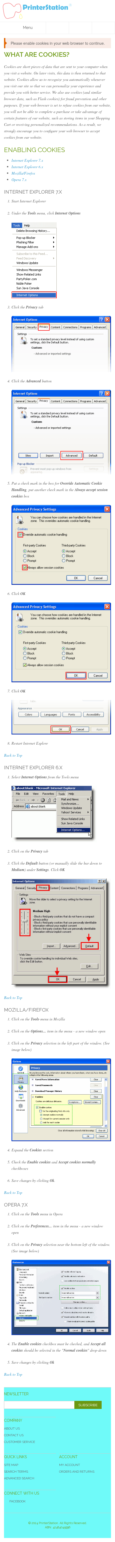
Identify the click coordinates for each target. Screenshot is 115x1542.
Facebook (17, 1501)
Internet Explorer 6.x (27, 166)
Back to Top (13, 755)
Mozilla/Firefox (23, 173)
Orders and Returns (76, 1471)
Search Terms (16, 1471)
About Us (12, 1428)
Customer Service (19, 1442)
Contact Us (14, 1435)
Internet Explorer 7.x (27, 160)
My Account (69, 1465)
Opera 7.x (18, 179)
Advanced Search (19, 1478)
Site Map (11, 1465)
